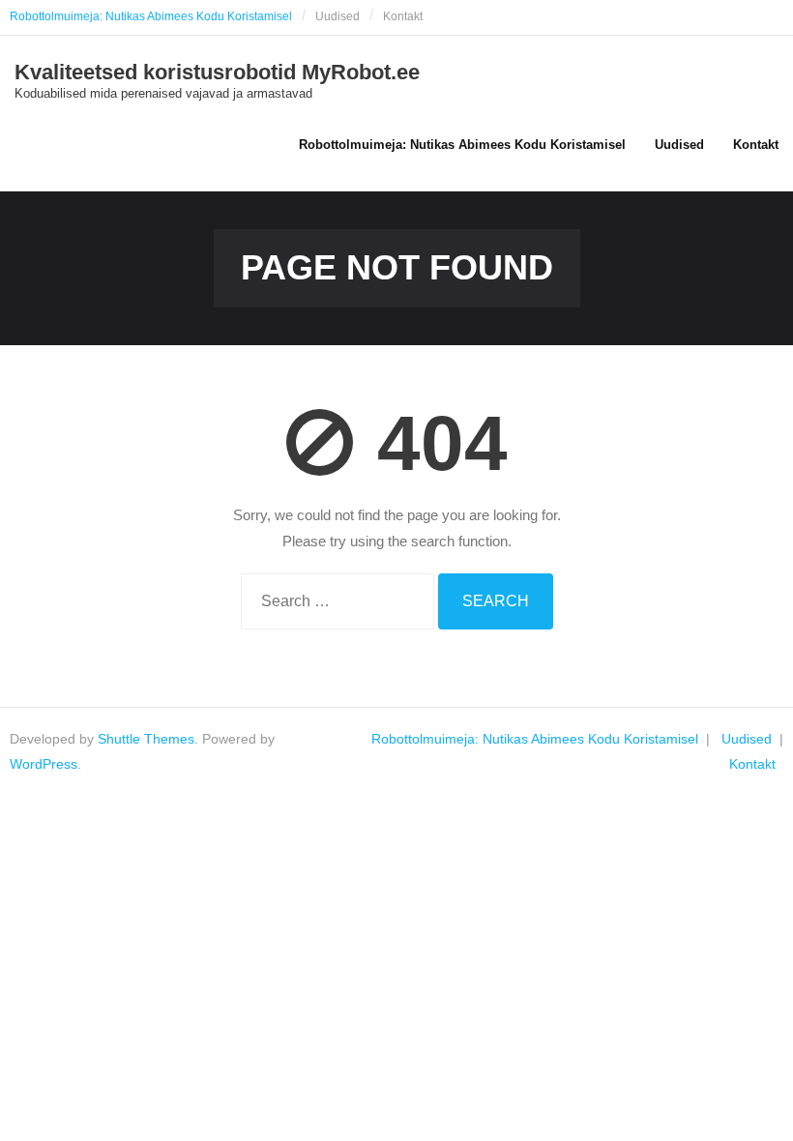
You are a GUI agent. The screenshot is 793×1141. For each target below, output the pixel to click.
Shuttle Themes (146, 738)
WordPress (43, 764)
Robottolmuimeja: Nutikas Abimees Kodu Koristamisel (151, 16)
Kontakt (403, 16)
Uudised (337, 16)
